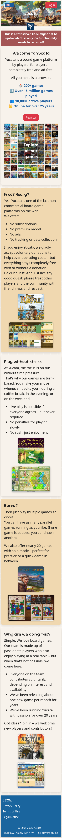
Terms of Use (11, 811)
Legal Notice (11, 817)
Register (31, 117)
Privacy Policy (11, 806)
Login (51, 5)
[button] (9, 5)
